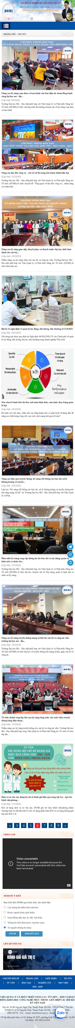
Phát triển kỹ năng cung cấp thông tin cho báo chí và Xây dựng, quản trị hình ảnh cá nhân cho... (35, 560)
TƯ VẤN (11, 983)
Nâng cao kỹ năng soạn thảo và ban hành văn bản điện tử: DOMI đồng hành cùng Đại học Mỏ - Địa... (36, 95)
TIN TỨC (68, 978)
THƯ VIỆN (63, 983)
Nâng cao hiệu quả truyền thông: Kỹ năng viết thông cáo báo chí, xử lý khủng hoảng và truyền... (34, 480)
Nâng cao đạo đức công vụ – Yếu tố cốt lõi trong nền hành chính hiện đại (35, 173)
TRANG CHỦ (9, 34)
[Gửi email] (70, 554)
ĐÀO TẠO (26, 983)
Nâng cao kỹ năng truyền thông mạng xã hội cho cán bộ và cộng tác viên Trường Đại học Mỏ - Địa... (35, 639)
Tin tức (22, 34)
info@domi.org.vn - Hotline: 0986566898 (50, 1013)
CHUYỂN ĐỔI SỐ (11, 978)
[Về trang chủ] (70, 546)
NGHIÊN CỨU (44, 983)
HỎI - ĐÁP (38, 987)
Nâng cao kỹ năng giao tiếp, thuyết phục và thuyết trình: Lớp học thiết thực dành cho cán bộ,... (36, 251)
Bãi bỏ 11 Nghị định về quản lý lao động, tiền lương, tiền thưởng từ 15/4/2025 (37, 329)
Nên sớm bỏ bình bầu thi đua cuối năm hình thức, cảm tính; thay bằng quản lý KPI (37, 404)
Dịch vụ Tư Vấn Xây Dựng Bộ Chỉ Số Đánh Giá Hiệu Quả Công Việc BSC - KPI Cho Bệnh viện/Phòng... (36, 798)
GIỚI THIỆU (51, 978)
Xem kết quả (32, 934)
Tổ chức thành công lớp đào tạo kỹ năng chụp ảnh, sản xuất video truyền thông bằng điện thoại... (35, 719)
